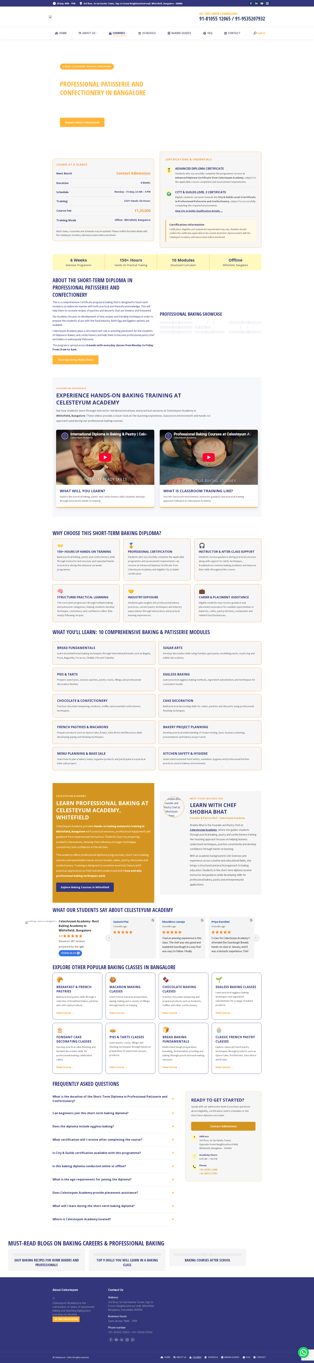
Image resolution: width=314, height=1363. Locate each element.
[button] (303, 1352)
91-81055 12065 (215, 18)
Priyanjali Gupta (173, 922)
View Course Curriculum (127, 122)
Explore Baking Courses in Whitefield (85, 887)
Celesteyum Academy (65, 331)
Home (63, 60)
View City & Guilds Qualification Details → (199, 211)
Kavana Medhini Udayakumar (230, 922)
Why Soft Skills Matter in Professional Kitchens (142, 1262)
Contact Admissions (223, 1126)
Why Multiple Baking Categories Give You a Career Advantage (222, 1262)
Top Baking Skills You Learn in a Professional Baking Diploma (61, 1262)
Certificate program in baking (96, 302)
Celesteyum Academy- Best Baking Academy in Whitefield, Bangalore (79, 926)
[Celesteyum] (51, 16)
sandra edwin (122, 922)
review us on (68, 953)
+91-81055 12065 (208, 1169)
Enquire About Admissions (82, 122)
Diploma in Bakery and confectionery (76, 335)
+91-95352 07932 (208, 1173)
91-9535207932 (250, 18)
